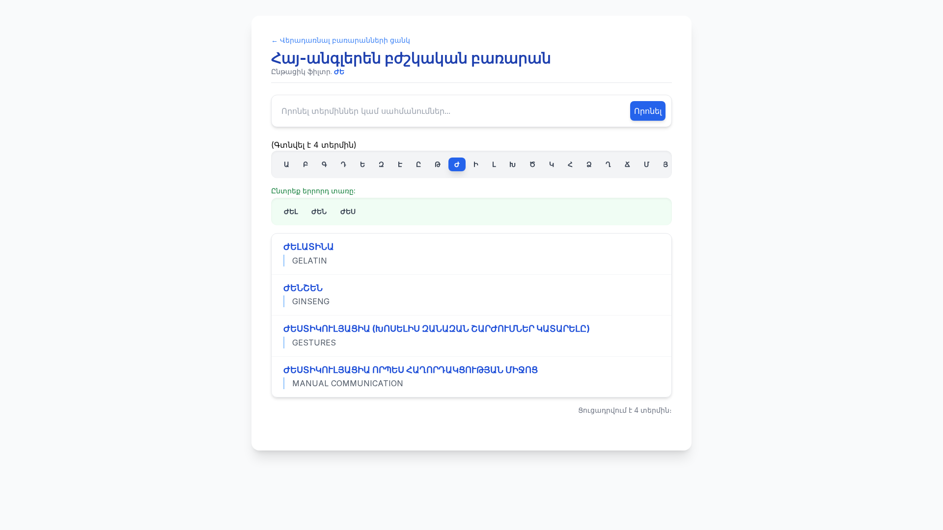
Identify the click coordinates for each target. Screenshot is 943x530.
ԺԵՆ (319, 211)
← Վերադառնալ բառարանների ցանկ (340, 40)
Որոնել (648, 111)
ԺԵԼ (291, 211)
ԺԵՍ (348, 211)
